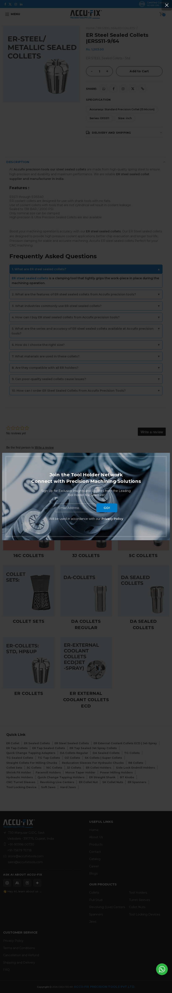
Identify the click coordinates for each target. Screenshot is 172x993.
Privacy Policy (112, 519)
